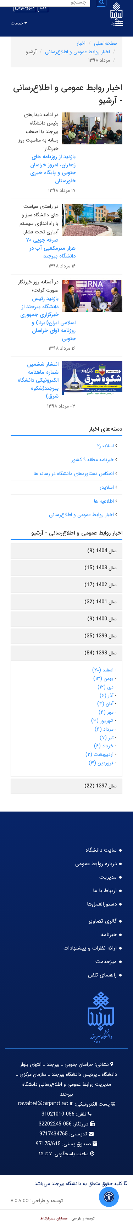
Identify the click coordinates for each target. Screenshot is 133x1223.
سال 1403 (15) (100, 568)
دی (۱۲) (105, 687)
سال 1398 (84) (100, 653)
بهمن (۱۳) (103, 678)
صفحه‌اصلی (105, 43)
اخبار (81, 43)
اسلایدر (107, 487)
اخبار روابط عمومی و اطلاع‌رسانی (77, 52)
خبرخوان (24, 6)
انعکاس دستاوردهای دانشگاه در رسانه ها (74, 473)
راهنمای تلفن (102, 975)
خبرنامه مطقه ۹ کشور (93, 460)
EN (42, 6)
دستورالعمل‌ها (102, 904)
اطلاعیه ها (104, 501)
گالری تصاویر (103, 921)
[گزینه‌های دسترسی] (109, 1197)
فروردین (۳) (101, 763)
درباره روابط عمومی (96, 863)
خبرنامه (109, 934)
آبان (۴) (105, 704)
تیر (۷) (106, 738)
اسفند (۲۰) (102, 670)
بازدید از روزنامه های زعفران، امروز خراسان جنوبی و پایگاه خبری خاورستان (53, 169)
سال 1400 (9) (102, 619)
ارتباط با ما (105, 890)
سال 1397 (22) (100, 786)
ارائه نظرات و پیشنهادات (90, 948)
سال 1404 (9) (102, 551)
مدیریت (108, 877)
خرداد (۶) (103, 746)
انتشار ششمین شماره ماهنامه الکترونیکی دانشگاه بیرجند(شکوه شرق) (38, 380)
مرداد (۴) (104, 729)
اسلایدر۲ (105, 446)
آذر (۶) (106, 695)
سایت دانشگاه (101, 850)
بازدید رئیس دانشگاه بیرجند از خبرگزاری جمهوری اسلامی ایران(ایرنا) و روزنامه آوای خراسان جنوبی (48, 318)
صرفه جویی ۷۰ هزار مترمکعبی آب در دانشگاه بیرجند (51, 248)
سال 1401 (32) (100, 602)
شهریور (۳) (102, 721)
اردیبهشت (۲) (99, 754)
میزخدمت (106, 961)
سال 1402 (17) (100, 585)
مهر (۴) (106, 712)
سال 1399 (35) (100, 636)
